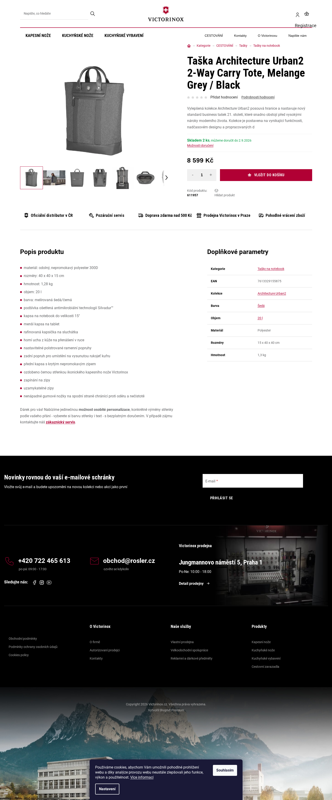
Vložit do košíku (269, 175)
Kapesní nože (261, 642)
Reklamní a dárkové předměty (191, 658)
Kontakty (96, 658)
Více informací (142, 777)
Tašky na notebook (271, 269)
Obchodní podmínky (23, 638)
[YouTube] (49, 582)
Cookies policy (19, 655)
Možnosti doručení (200, 145)
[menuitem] (38, 35)
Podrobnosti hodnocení (257, 97)
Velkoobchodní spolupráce (189, 650)
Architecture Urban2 (272, 293)
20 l (260, 318)
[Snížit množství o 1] (192, 175)
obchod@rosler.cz (129, 560)
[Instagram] (41, 582)
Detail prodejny (191, 583)
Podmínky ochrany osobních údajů (33, 647)
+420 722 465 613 (44, 560)
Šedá (261, 306)
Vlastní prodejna (182, 642)
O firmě (95, 642)
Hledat (93, 14)
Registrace (295, 13)
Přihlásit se (221, 498)
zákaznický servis (60, 422)
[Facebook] (34, 582)
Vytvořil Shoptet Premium (166, 710)
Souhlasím (225, 770)
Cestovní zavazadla (265, 666)
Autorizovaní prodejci (105, 650)
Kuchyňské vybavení (266, 658)
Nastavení (107, 789)
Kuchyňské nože (263, 650)
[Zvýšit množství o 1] (210, 175)
